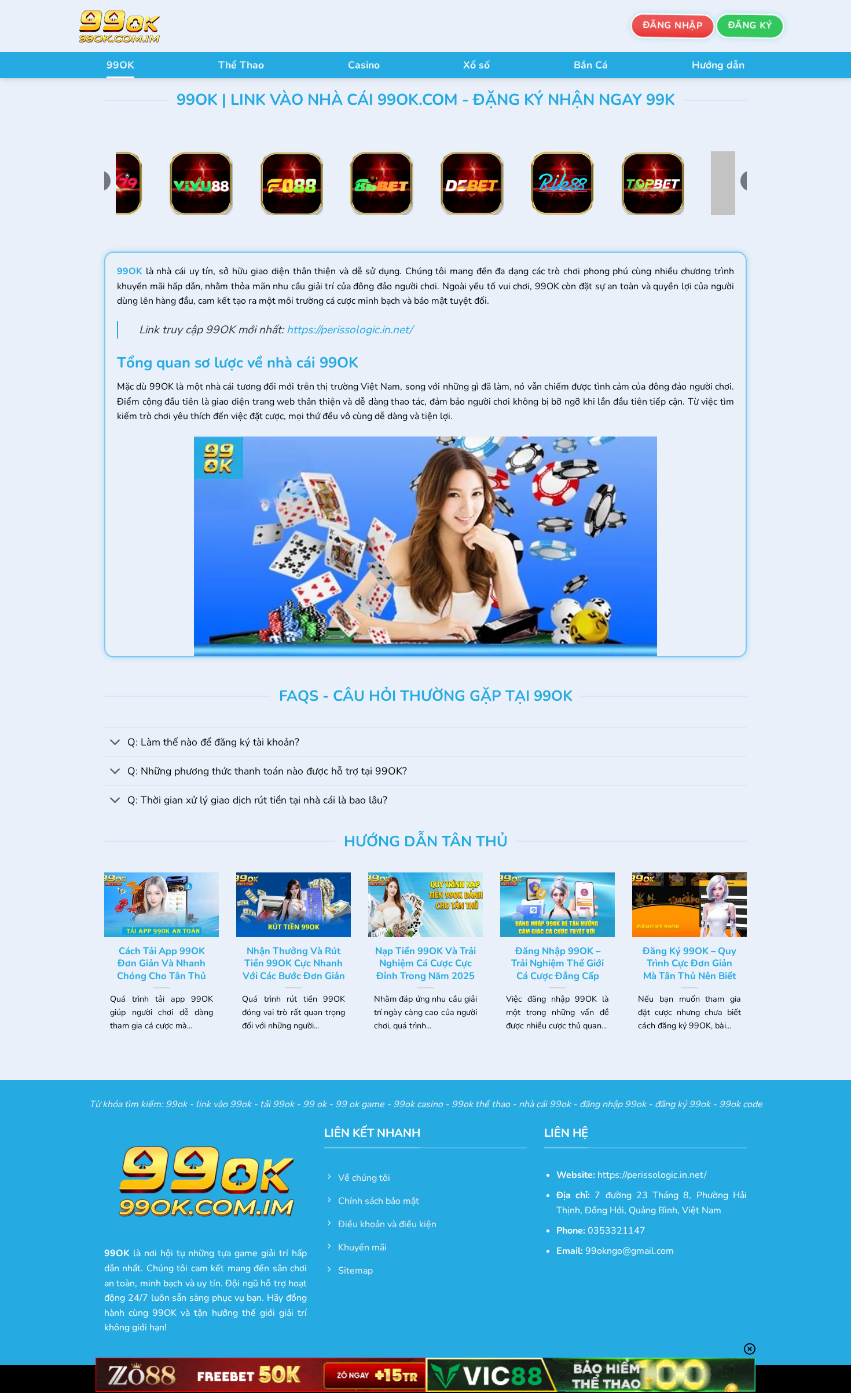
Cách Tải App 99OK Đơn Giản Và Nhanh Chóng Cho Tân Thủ (161, 964)
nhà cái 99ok (545, 1104)
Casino (364, 65)
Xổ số (476, 65)
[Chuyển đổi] (115, 742)
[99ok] (130, 26)
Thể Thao (241, 65)
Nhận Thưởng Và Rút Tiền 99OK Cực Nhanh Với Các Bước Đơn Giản (294, 964)
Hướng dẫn (718, 65)
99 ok (315, 1104)
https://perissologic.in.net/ (349, 329)
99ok (176, 1104)
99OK (120, 65)
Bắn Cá (591, 65)
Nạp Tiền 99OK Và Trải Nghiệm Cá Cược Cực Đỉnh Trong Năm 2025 (425, 964)
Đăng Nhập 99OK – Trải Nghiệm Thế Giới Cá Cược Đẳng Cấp (557, 964)
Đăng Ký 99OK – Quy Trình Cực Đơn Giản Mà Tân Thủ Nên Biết (689, 964)
